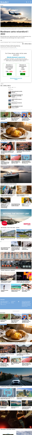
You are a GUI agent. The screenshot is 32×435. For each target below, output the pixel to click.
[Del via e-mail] (26, 43)
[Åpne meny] (30, 2)
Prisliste (16, 79)
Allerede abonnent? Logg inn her (16, 57)
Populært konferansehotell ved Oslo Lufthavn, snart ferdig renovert (17, 95)
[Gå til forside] (12, 2)
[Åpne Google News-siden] (30, 43)
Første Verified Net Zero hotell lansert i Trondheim (17, 107)
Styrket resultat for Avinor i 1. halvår (17, 100)
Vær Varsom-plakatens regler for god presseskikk (26, 302)
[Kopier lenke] (28, 43)
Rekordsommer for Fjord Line (17, 102)
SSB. (16, 48)
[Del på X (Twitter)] (24, 43)
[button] (9, 87)
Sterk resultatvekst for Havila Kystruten (17, 92)
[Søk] (26, 2)
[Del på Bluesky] (29, 43)
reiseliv (2, 83)
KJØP (9, 74)
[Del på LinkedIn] (25, 43)
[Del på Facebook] (22, 43)
